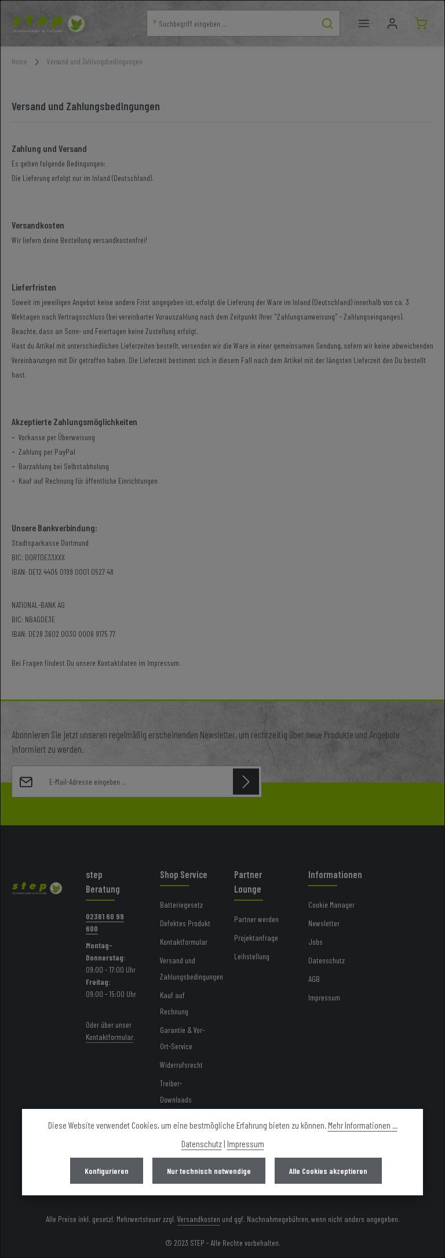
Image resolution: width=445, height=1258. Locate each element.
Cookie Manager (331, 904)
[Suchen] (327, 23)
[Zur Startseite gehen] (49, 23)
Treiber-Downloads (176, 1091)
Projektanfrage (256, 937)
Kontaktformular (109, 1037)
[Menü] (364, 23)
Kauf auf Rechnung (174, 1003)
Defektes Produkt (185, 923)
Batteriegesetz (181, 904)
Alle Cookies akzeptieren (328, 1171)
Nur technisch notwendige (209, 1171)
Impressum (324, 997)
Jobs (315, 942)
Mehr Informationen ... (362, 1124)
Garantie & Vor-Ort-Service (182, 1038)
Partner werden (256, 919)
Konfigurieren (107, 1171)
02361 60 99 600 (105, 922)
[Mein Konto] (392, 23)
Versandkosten (198, 1219)
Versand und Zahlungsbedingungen (191, 968)
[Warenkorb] (420, 23)
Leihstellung (251, 956)
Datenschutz (326, 960)
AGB (314, 979)
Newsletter (324, 923)
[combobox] (231, 23)
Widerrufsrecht (181, 1065)
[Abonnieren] (246, 781)
